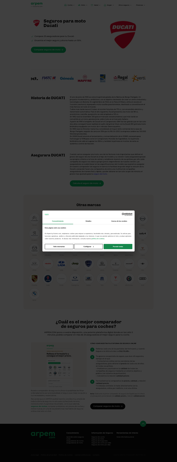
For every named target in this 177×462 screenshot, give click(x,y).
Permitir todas (118, 246)
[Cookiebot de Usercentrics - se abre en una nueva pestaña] (123, 214)
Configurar (87, 246)
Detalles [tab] (88, 221)
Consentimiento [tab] (58, 221)
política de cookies (97, 238)
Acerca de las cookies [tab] (119, 221)
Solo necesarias (59, 246)
